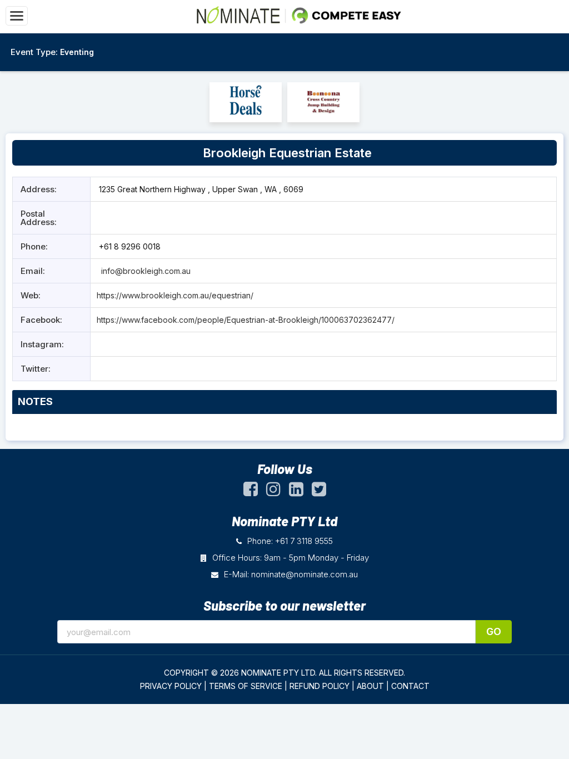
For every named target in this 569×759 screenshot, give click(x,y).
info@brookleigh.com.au (146, 271)
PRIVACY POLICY (171, 686)
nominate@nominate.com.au (304, 574)
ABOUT (370, 686)
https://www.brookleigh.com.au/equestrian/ (175, 295)
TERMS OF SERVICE (245, 686)
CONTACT (410, 686)
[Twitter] (319, 491)
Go (493, 631)
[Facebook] (250, 491)
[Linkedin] (296, 491)
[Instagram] (273, 491)
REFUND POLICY (320, 686)
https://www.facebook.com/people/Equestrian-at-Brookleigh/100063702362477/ (246, 319)
